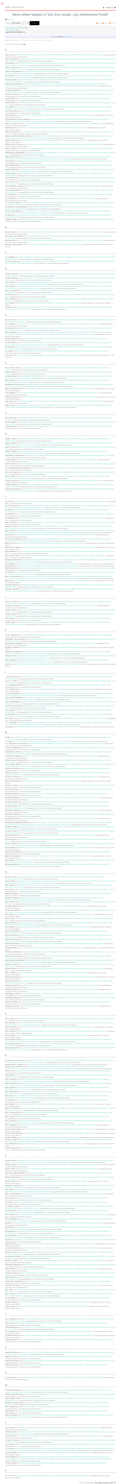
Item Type (67, 36)
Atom (99, 23)
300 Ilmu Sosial (11, 30)
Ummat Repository (14, 7)
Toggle (3, 3)
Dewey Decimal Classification (15, 28)
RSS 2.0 (113, 23)
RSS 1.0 (106, 23)
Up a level (10, 19)
